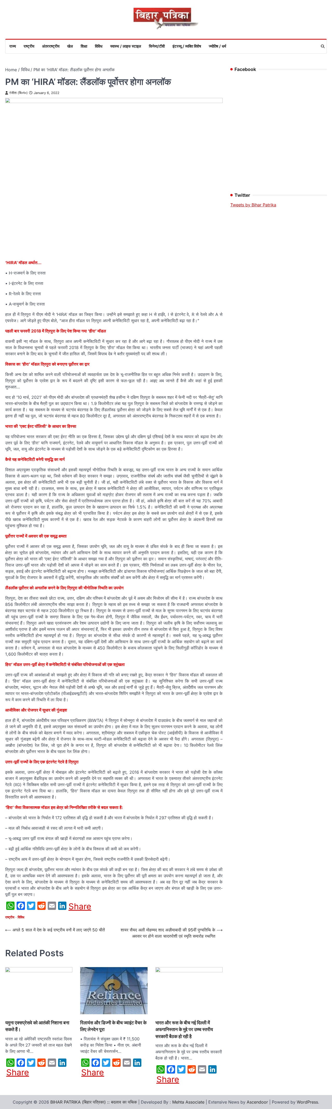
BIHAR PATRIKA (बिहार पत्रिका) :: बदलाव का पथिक (93, 1102)
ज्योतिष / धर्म (217, 46)
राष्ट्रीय (29, 46)
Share (79, 906)
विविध (98, 46)
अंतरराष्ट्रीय (50, 46)
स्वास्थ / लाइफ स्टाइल (125, 46)
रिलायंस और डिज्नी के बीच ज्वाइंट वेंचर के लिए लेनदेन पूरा (113, 1026)
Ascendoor (257, 1102)
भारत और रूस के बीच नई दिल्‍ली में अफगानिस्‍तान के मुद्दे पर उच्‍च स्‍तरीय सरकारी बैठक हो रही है (184, 1029)
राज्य (12, 46)
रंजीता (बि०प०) (18, 93)
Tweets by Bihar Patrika (253, 204)
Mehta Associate (189, 1102)
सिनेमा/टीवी (157, 46)
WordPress (307, 1102)
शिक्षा (84, 46)
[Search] (323, 46)
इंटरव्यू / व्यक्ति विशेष (186, 46)
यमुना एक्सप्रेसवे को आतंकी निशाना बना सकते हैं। (37, 1026)
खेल (70, 46)
